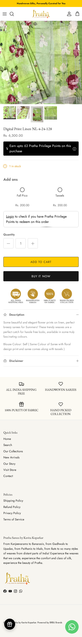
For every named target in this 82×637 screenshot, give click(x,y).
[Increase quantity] (33, 243)
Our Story (9, 464)
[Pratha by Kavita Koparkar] (41, 14)
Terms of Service (13, 519)
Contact (8, 476)
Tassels (60, 195)
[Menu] (4, 14)
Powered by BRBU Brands (49, 622)
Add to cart (41, 262)
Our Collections (13, 451)
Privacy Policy (12, 513)
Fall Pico (22, 195)
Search (7, 445)
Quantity (9, 235)
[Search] (14, 14)
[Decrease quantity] (8, 243)
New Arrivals (11, 457)
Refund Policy (11, 507)
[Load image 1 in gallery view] (41, 62)
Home (7, 439)
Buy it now (41, 276)
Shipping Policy (13, 500)
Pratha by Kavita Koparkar (24, 622)
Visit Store (9, 470)
